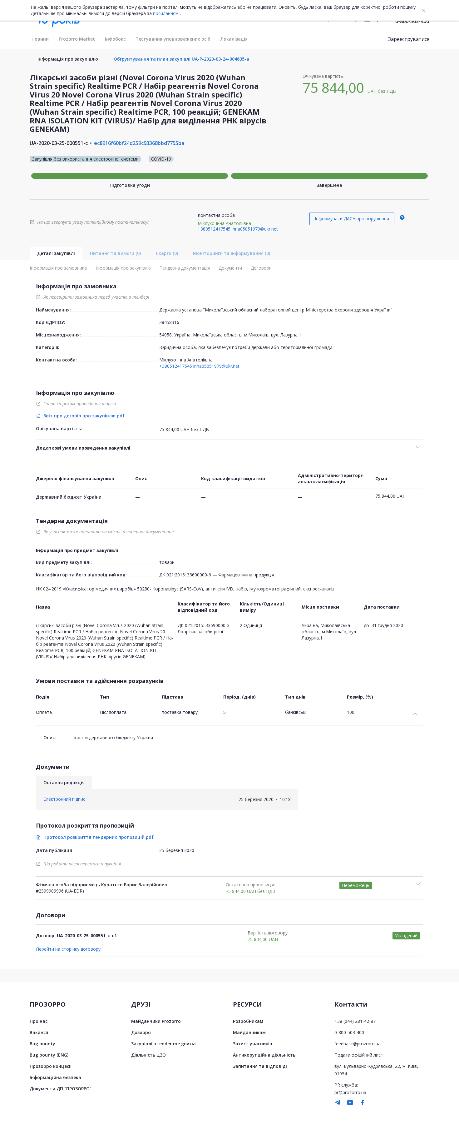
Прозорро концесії (51, 1066)
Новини (40, 39)
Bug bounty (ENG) (49, 1055)
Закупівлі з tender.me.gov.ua (163, 1044)
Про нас (38, 1021)
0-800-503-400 (412, 21)
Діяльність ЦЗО (148, 1055)
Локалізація (234, 39)
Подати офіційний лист (358, 1055)
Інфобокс (115, 39)
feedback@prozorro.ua (357, 1044)
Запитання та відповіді (260, 1066)
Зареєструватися (408, 39)
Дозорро (141, 1032)
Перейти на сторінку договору (68, 949)
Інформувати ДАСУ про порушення (352, 219)
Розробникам (248, 1021)
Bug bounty (42, 1044)
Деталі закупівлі (56, 253)
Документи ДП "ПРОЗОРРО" (60, 1089)
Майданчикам (249, 1032)
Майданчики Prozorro (156, 1021)
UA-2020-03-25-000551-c (59, 143)
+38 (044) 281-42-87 (355, 1021)
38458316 (169, 322)
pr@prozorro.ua (350, 1092)
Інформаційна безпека (55, 1077)
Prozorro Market (77, 39)
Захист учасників (252, 1044)
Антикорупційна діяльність (264, 1055)
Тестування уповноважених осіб (173, 39)
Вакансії (39, 1032)
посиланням (166, 13)
